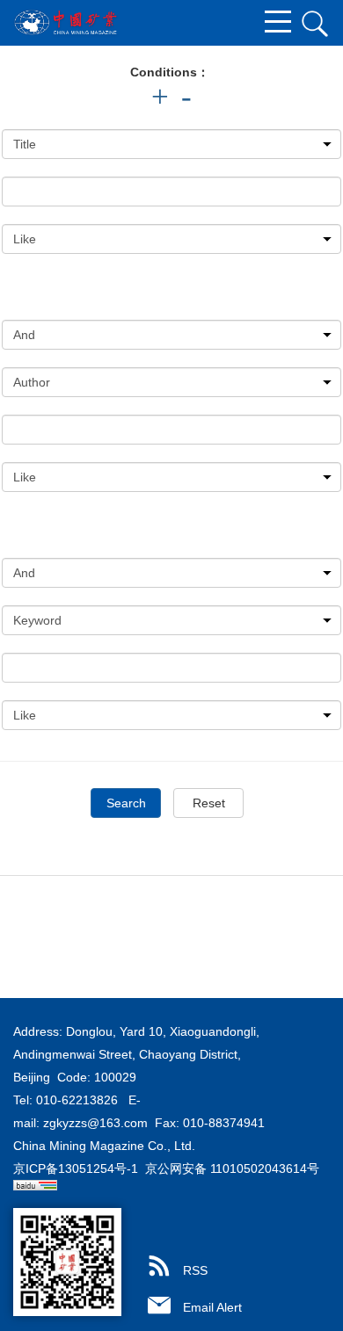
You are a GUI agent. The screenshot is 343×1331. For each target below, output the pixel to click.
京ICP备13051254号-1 (75, 1168)
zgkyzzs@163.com (95, 1123)
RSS (195, 1270)
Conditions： (169, 72)
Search (126, 803)
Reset (209, 803)
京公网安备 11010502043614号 (232, 1168)
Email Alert (212, 1307)
